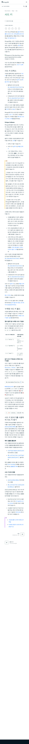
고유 (13, 140)
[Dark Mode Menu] (26, 6)
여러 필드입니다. (11, 38)
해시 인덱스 (8, 295)
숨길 (13, 109)
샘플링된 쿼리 (14, 466)
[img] (6, 28)
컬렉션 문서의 (20, 34)
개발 (13, 10)
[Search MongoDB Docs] (24, 6)
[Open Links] (26, 2)
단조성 (11, 503)
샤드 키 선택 (20, 64)
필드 (19, 32)
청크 (19, 45)
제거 (7, 109)
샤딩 (16, 10)
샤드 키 (11, 114)
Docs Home (7, 10)
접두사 (19, 79)
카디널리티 (19, 501)
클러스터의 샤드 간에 (10, 34)
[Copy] (23, 382)
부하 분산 (18, 512)
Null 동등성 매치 (9, 386)
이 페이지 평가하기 (9, 25)
